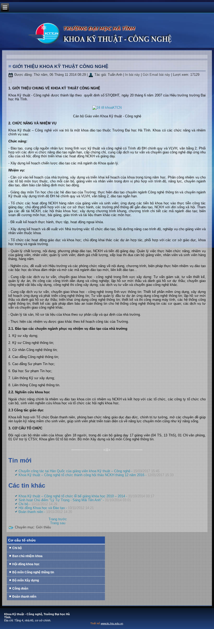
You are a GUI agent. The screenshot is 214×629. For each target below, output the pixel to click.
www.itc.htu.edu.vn (112, 623)
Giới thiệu (43, 527)
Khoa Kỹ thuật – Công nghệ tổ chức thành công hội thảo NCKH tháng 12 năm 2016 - (96, 475)
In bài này (133, 75)
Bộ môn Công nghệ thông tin (33, 572)
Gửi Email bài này (157, 75)
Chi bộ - (38, 504)
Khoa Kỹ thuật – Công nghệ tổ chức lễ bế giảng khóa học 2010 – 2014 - (86, 496)
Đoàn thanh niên (24, 596)
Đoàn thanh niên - (45, 512)
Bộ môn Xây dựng (25, 580)
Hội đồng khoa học (26, 564)
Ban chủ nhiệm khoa (27, 556)
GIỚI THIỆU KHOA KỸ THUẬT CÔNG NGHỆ (60, 66)
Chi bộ (17, 548)
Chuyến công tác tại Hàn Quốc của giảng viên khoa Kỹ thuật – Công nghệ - (89, 471)
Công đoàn (20, 588)
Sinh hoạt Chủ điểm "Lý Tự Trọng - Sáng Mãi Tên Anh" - (75, 500)
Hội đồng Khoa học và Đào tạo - (56, 508)
